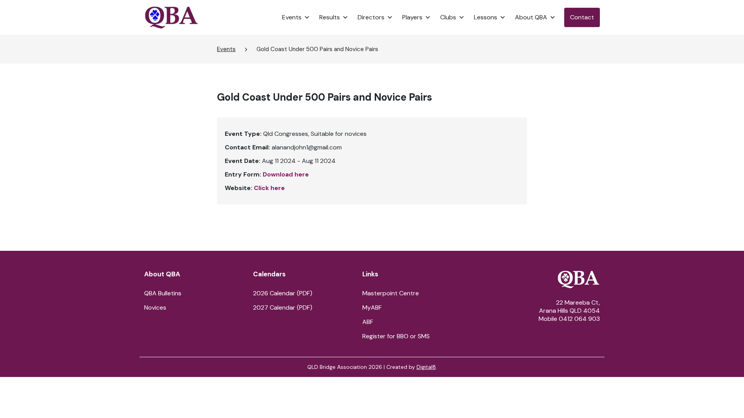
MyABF (372, 307)
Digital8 (426, 366)
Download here (286, 174)
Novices (155, 307)
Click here (269, 188)
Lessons (485, 17)
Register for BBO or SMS (396, 336)
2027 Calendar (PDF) (282, 307)
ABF (367, 322)
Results (329, 17)
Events (291, 17)
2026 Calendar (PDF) (282, 293)
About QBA (531, 17)
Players (412, 17)
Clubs (448, 17)
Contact (582, 17)
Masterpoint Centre (390, 293)
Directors (371, 17)
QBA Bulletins (162, 293)
